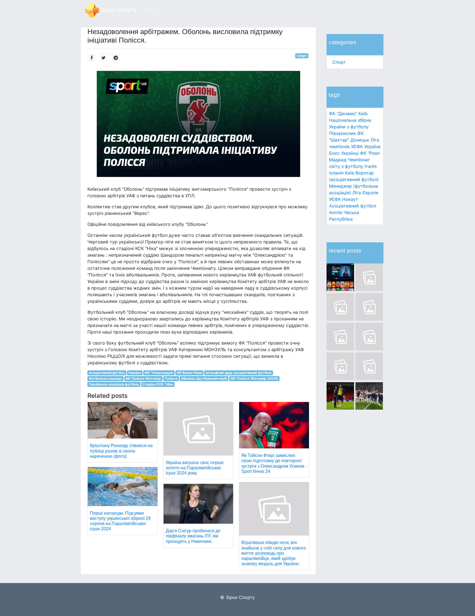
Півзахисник (342, 133)
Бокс (334, 153)
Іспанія (336, 173)
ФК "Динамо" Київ (348, 113)
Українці (350, 153)
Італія (370, 166)
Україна (372, 146)
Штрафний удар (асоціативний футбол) (239, 373)
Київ (349, 173)
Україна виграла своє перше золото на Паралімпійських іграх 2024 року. (195, 467)
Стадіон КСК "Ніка (157, 384)
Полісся (171, 378)
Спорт (339, 62)
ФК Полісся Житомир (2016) (254, 378)
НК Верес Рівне (189, 373)
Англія (335, 212)
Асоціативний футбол (352, 206)
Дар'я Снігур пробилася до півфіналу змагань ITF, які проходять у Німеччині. (193, 535)
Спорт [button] (150, 10)
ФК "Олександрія (159, 373)
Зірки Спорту (118, 10)
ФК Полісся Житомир (143, 378)
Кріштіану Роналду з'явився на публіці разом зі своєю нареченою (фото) (121, 450)
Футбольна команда (105, 378)
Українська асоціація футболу (114, 384)
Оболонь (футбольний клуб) (204, 378)
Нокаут (350, 199)
